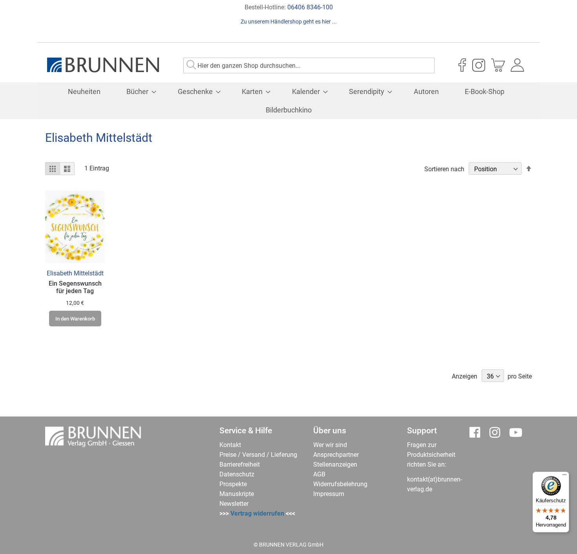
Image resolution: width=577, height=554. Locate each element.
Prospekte (233, 484)
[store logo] (103, 65)
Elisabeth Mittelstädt (75, 273)
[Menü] (564, 476)
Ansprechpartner (336, 454)
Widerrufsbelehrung (340, 484)
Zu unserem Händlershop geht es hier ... (289, 21)
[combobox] (309, 65)
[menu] (288, 100)
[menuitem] (84, 91)
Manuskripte (236, 494)
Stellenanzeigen (335, 464)
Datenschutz (236, 474)
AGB (319, 474)
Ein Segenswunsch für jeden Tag (75, 287)
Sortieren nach (444, 169)
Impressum (328, 494)
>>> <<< (257, 513)
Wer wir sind (330, 445)
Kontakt (230, 445)
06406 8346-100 (310, 7)
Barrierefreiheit (239, 464)
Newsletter (233, 503)
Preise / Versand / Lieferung (258, 454)
